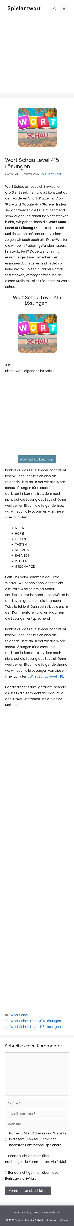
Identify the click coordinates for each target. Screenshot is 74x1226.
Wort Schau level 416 (46, 676)
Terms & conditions (47, 1212)
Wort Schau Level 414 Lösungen (35, 1021)
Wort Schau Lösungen (37, 459)
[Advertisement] (37, 56)
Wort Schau (19, 1015)
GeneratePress (58, 1220)
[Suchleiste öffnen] (54, 8)
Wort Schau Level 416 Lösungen (35, 1026)
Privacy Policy (22, 1212)
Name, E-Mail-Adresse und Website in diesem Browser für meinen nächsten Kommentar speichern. (38, 1139)
